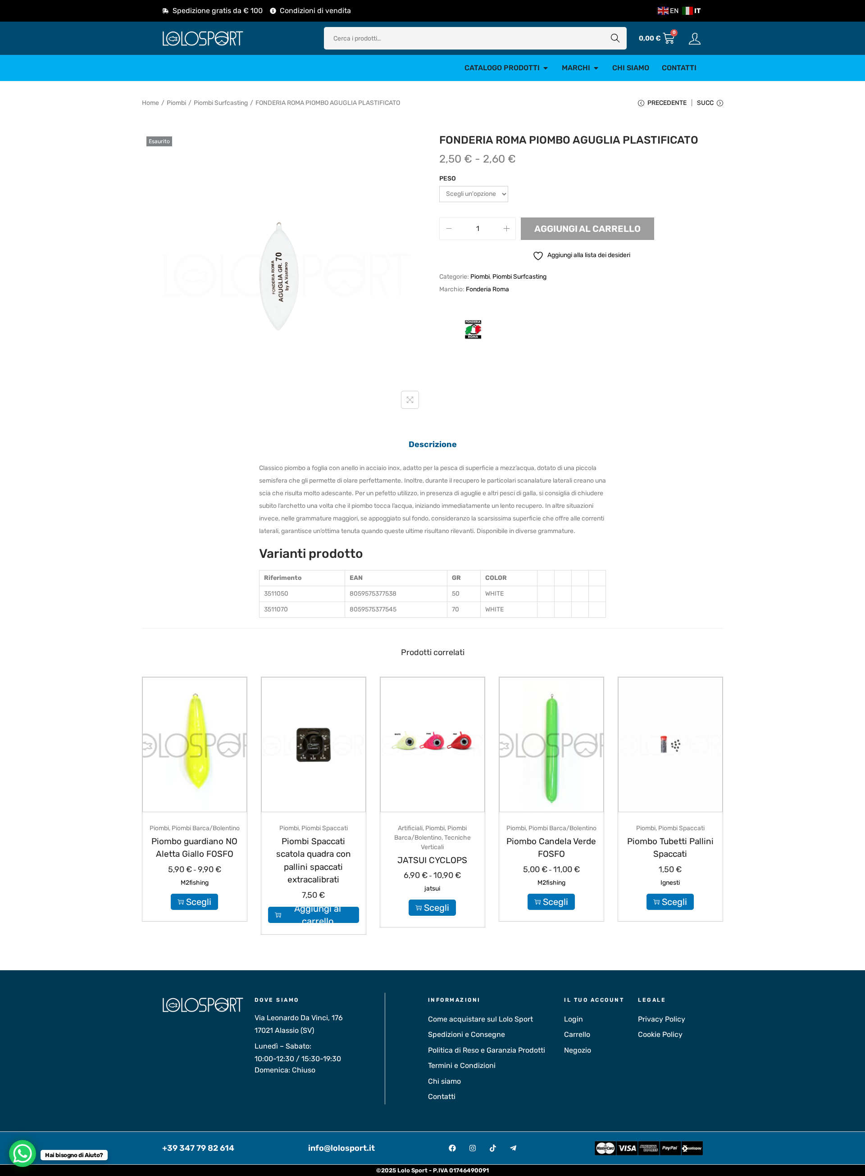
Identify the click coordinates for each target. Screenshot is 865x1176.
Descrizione (433, 444)
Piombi (176, 103)
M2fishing (195, 883)
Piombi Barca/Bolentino (206, 828)
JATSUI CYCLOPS (432, 860)
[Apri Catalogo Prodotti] (545, 68)
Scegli (198, 901)
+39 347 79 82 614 (198, 1148)
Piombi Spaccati (324, 828)
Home (150, 103)
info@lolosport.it (341, 1148)
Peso (447, 178)
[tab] (433, 444)
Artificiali (410, 828)
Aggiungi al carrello (587, 228)
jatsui (432, 888)
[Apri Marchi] (596, 68)
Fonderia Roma (487, 289)
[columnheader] (302, 578)
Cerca (615, 38)
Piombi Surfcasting (221, 103)
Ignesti (670, 883)
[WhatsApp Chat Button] (22, 1153)
